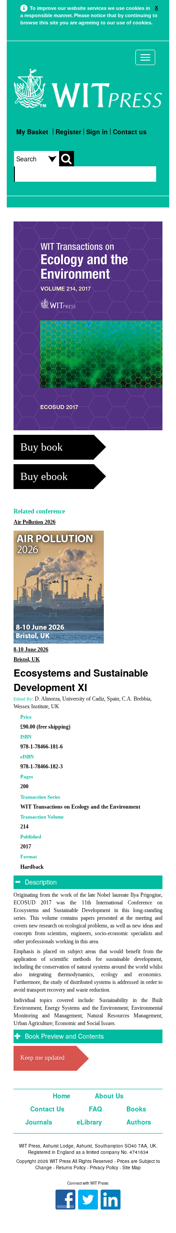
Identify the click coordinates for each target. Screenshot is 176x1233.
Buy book (41, 447)
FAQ (95, 1108)
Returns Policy (71, 1167)
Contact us (130, 131)
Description (40, 881)
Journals (38, 1121)
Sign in (97, 131)
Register (68, 131)
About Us (109, 1095)
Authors (138, 1121)
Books (136, 1108)
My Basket (32, 131)
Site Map (131, 1167)
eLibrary (89, 1121)
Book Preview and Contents (63, 1035)
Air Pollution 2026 (35, 522)
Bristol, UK (27, 659)
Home (61, 1095)
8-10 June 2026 (31, 649)
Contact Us (47, 1108)
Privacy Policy (104, 1167)
